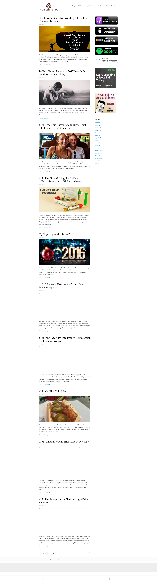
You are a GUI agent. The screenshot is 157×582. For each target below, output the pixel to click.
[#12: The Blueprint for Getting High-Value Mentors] (64, 520)
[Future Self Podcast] (49, 10)
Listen (80, 6)
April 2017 (97, 143)
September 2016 (98, 158)
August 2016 (98, 160)
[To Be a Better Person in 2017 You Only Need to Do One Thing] (64, 92)
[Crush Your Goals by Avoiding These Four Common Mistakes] (64, 39)
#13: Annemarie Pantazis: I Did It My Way (64, 441)
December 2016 (98, 150)
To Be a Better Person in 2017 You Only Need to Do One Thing (62, 72)
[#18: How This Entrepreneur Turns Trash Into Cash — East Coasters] (64, 146)
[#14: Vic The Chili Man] (64, 409)
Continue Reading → (44, 64)
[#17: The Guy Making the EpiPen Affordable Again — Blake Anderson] (64, 199)
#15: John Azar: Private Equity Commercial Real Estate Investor (64, 339)
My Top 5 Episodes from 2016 (56, 234)
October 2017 (98, 135)
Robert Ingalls (41, 24)
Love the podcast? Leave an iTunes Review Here (76, 579)
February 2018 (98, 125)
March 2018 (97, 122)
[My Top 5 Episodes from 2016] (64, 252)
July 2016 (97, 163)
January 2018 (98, 127)
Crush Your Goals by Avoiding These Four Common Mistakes (63, 19)
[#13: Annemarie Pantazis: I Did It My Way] (64, 462)
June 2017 (97, 140)
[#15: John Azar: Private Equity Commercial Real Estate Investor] (64, 359)
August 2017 (98, 138)
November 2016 (98, 153)
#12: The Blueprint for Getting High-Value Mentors (64, 500)
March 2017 (97, 145)
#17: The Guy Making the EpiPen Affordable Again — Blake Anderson (60, 179)
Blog (73, 6)
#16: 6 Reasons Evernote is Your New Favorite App (61, 285)
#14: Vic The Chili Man (53, 391)
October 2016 (98, 155)
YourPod (114, 6)
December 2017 (98, 130)
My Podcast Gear (91, 6)
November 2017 (98, 133)
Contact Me (104, 6)
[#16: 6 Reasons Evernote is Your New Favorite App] (64, 305)
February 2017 (98, 148)
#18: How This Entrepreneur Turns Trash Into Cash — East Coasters (63, 126)
